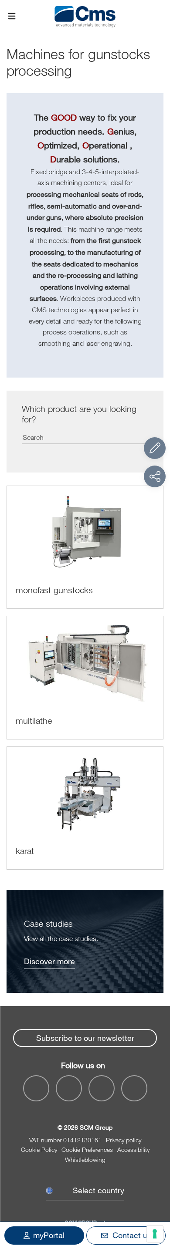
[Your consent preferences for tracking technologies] (154, 1233)
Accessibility (133, 1149)
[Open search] (158, 16)
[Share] (155, 476)
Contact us (131, 1235)
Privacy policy (123, 1140)
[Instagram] (134, 1088)
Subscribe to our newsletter (85, 1038)
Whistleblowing (85, 1159)
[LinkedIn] (69, 1088)
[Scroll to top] (155, 1194)
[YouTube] (36, 1088)
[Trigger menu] (12, 16)
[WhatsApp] (101, 1088)
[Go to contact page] (155, 448)
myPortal (49, 1235)
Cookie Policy (39, 1149)
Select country (98, 1190)
